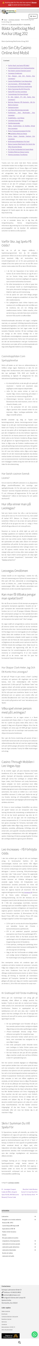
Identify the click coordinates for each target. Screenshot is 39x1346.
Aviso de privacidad (7, 1329)
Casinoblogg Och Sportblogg (18, 94)
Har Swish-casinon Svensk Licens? (19, 71)
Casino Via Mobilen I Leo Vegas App (20, 81)
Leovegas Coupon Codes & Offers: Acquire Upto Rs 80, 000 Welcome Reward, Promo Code (10, 1193)
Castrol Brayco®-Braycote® (10, 1226)
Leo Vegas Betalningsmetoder (18, 110)
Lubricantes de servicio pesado (19, 1244)
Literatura (4, 1324)
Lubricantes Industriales (19, 1250)
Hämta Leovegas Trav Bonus (18, 155)
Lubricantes (19, 1216)
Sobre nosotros (6, 1311)
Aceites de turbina (7, 1253)
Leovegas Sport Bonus (15, 120)
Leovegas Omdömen (15, 73)
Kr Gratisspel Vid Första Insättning (20, 86)
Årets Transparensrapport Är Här (19, 131)
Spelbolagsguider (14, 123)
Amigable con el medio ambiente (19, 1219)
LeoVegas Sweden (14, 20)
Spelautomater (13, 107)
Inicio (5, 20)
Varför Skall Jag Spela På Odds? (18, 65)
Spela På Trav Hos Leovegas (17, 92)
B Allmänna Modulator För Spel (19, 141)
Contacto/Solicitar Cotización (10, 1316)
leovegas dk (28, 892)
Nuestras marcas (6, 1319)
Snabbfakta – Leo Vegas (16, 118)
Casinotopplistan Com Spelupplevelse (21, 68)
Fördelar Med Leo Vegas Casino (18, 152)
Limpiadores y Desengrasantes (19, 1241)
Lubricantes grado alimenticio (19, 1247)
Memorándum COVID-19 (8, 1327)
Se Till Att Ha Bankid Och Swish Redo (20, 149)
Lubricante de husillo (8, 1256)
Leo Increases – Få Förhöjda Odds (19, 84)
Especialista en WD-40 (8, 1229)
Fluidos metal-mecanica (9, 1232)
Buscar (19, 1342)
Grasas (4, 1235)
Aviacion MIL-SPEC (7, 1223)
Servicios (4, 1322)
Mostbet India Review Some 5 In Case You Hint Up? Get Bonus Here (29, 1192)
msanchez (27, 24)
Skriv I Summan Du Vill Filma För (19, 89)
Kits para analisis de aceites (10, 1238)
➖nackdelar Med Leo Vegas (17, 134)
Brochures (4, 1314)
